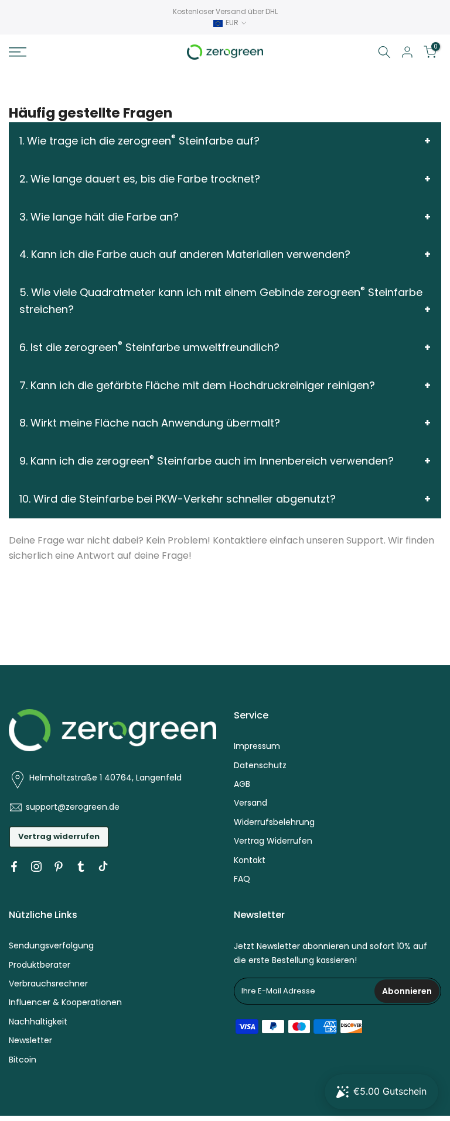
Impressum (257, 746)
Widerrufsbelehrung (274, 822)
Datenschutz (260, 765)
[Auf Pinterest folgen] (58, 866)
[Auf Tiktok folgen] (103, 866)
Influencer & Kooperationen (65, 1002)
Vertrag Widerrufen (273, 841)
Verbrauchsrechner (48, 983)
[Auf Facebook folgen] (14, 866)
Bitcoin (22, 1059)
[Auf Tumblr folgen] (81, 866)
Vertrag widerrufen (59, 836)
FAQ (242, 879)
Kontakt (249, 860)
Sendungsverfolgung (51, 945)
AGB (242, 784)
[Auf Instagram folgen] (36, 866)
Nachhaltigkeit (38, 1021)
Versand (250, 803)
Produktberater (39, 965)
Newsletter (30, 1040)
